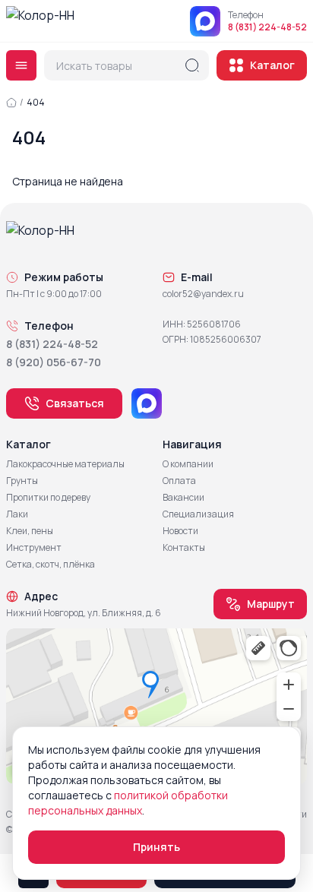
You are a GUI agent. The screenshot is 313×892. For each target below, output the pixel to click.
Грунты (22, 481)
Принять (156, 847)
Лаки (17, 514)
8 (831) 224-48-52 (267, 27)
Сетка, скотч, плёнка (50, 564)
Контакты (184, 548)
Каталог (272, 65)
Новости (180, 531)
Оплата (179, 481)
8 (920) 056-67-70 (53, 362)
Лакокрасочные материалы (65, 464)
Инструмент (34, 548)
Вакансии (183, 498)
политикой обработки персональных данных (128, 803)
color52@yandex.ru (203, 294)
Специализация (198, 514)
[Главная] (11, 102)
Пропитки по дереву (48, 498)
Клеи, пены (29, 531)
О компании (188, 464)
